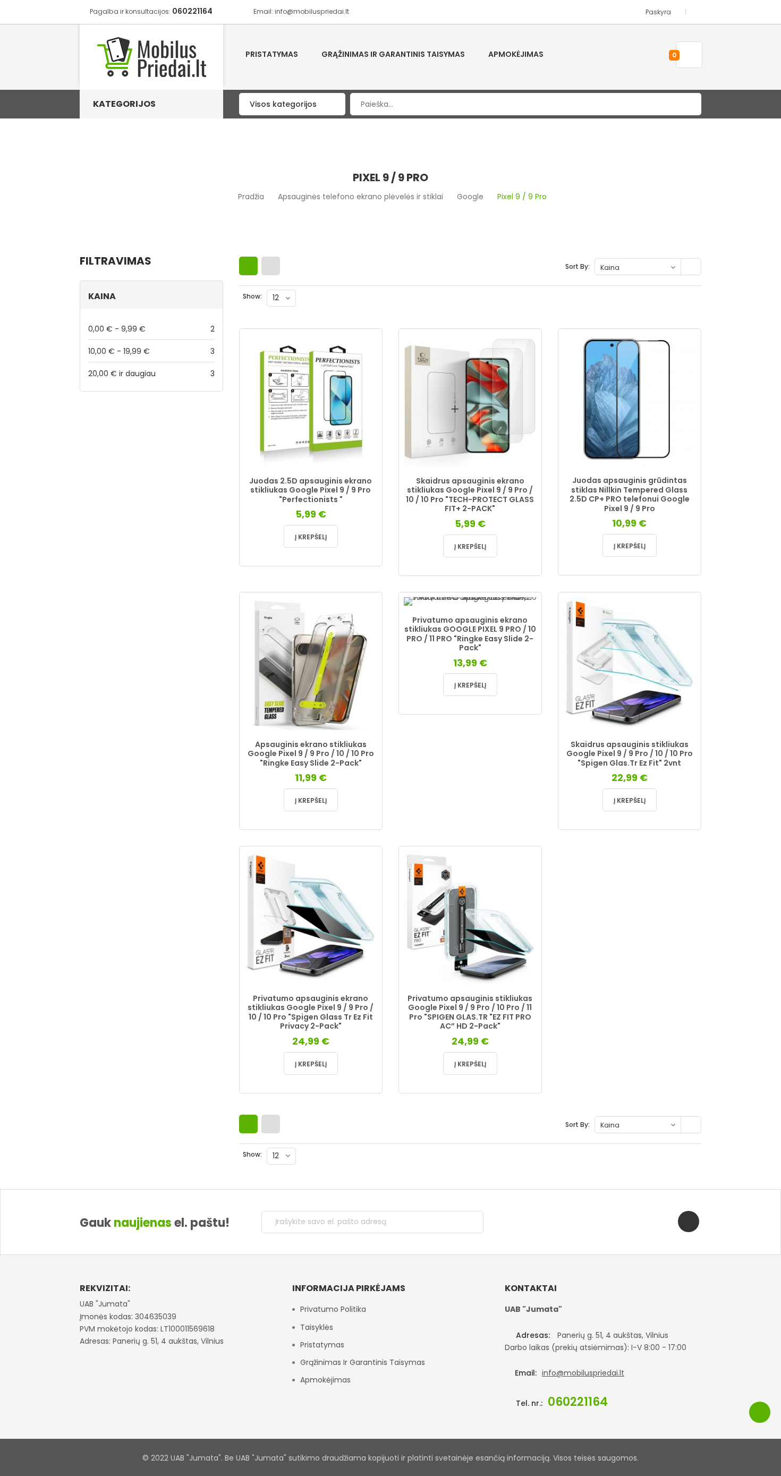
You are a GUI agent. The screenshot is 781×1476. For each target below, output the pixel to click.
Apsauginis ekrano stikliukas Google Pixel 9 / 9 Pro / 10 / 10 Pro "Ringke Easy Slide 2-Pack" (311, 753)
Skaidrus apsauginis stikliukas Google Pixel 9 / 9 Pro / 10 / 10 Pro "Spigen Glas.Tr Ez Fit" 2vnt (629, 753)
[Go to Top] (759, 1412)
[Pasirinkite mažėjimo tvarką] (692, 267)
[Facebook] (688, 1221)
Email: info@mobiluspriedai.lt (301, 11)
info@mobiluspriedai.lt (583, 1373)
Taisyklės (316, 1327)
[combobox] (525, 104)
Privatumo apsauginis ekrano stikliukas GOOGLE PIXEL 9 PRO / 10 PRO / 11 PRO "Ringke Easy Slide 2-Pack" (470, 634)
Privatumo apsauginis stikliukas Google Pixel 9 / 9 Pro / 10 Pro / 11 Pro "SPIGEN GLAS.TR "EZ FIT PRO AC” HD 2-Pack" (470, 1012)
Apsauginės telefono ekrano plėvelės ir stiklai (360, 196)
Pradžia (251, 196)
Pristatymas (322, 1344)
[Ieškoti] (685, 104)
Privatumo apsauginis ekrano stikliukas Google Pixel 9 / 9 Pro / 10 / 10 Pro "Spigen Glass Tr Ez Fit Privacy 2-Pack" (310, 1012)
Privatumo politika (333, 1309)
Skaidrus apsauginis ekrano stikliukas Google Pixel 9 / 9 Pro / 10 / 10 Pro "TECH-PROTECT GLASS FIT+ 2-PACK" (470, 495)
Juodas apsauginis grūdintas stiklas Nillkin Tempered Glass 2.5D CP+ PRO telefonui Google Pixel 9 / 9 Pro (630, 494)
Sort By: (577, 266)
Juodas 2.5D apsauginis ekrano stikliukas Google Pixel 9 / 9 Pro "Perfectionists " (310, 490)
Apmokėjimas (325, 1380)
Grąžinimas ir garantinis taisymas (362, 1362)
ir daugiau (151, 373)
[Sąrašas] (270, 266)
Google (470, 196)
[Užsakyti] (467, 1222)
